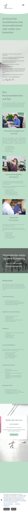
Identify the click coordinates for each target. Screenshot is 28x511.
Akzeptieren (6, 509)
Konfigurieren (6, 505)
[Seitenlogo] (8, 6)
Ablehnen (14, 509)
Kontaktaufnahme (14, 434)
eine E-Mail (18, 427)
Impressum (17, 503)
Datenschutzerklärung (8, 503)
